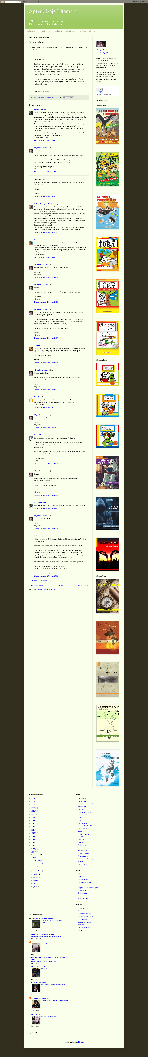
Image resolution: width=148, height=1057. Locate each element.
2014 (33, 836)
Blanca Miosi (38, 435)
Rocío (80, 831)
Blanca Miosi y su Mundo (40, 967)
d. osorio (37, 345)
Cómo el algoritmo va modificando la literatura (46, 936)
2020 (33, 817)
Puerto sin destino (83, 834)
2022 (33, 811)
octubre (36, 874)
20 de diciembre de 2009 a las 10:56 (46, 302)
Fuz (79, 885)
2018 (33, 823)
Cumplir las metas (84, 927)
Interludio (81, 876)
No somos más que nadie (86, 804)
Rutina (35, 857)
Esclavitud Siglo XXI (85, 826)
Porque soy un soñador (85, 848)
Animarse (81, 924)
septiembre (37, 877)
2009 (33, 852)
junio (35, 886)
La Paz (80, 930)
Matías (80, 817)
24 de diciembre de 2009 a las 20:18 (46, 576)
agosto (35, 880)
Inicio (61, 585)
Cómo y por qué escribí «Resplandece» (43, 961)
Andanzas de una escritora (40, 942)
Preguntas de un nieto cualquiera (88, 887)
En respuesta (82, 806)
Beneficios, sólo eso (84, 913)
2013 (33, 839)
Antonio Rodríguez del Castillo (45, 203)
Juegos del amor (83, 890)
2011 (33, 845)
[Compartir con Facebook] (71, 97)
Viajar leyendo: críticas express (42, 918)
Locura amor (82, 896)
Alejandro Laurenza (41, 147)
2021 (33, 814)
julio (35, 883)
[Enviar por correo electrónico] (64, 97)
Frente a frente (82, 815)
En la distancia (82, 828)
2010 (33, 849)
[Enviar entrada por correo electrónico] (60, 97)
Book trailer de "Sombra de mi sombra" (53, 984)
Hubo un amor (82, 823)
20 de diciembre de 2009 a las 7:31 (45, 257)
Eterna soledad (82, 864)
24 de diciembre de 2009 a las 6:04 (45, 508)
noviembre (37, 871)
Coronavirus (82, 798)
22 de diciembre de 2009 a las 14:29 (46, 389)
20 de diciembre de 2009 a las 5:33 (45, 232)
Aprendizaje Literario (52, 11)
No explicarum (83, 850)
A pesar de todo (83, 856)
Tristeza (80, 842)
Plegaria (80, 820)
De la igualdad (82, 919)
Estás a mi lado (83, 845)
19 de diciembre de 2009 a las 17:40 (46, 140)
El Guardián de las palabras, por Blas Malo (54, 1000)
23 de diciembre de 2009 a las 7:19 (45, 407)
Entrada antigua (83, 585)
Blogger (80, 1042)
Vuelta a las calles (39, 864)
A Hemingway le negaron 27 (41, 998)
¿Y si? (80, 874)
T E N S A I (44, 969)
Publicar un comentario (39, 581)
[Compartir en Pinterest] (73, 97)
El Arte (80, 861)
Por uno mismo (83, 911)
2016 (33, 830)
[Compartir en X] (69, 97)
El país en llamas (83, 853)
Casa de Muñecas (46, 944)
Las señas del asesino (84, 882)
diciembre (36, 855)
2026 (33, 798)
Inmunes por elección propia (87, 859)
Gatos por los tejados (38, 982)
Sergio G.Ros (38, 109)
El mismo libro (83, 898)
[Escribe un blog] (66, 97)
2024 (33, 804)
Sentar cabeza (37, 860)
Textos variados (83, 908)
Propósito (81, 809)
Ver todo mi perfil (102, 53)
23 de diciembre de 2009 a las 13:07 (46, 464)
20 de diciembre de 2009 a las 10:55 (46, 277)
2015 (33, 833)
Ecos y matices (36, 1014)
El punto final (37, 867)
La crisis (80, 837)
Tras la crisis (82, 839)
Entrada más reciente (36, 585)
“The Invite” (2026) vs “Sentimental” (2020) (52, 921)
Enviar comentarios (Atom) (47, 589)
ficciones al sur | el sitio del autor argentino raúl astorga (48, 958)
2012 (33, 842)
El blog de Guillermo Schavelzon (42, 934)
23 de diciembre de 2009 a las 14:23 (46, 495)
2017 (33, 827)
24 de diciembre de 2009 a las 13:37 (46, 528)
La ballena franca (83, 879)
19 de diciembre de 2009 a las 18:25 (46, 172)
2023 (33, 808)
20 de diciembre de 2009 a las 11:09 (46, 338)
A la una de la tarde (84, 812)
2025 (33, 801)
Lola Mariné (38, 240)
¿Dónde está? (82, 801)
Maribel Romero (40, 502)
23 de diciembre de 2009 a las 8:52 (45, 428)
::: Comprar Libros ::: (87, 31)
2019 (33, 820)
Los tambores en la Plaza (48, 1016)
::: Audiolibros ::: (45, 31)
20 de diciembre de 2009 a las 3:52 (45, 196)
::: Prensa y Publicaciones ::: (65, 31)
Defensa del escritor (84, 922)
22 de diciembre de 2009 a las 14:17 (46, 363)
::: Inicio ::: (31, 31)
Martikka (37, 397)
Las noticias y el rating (85, 916)
